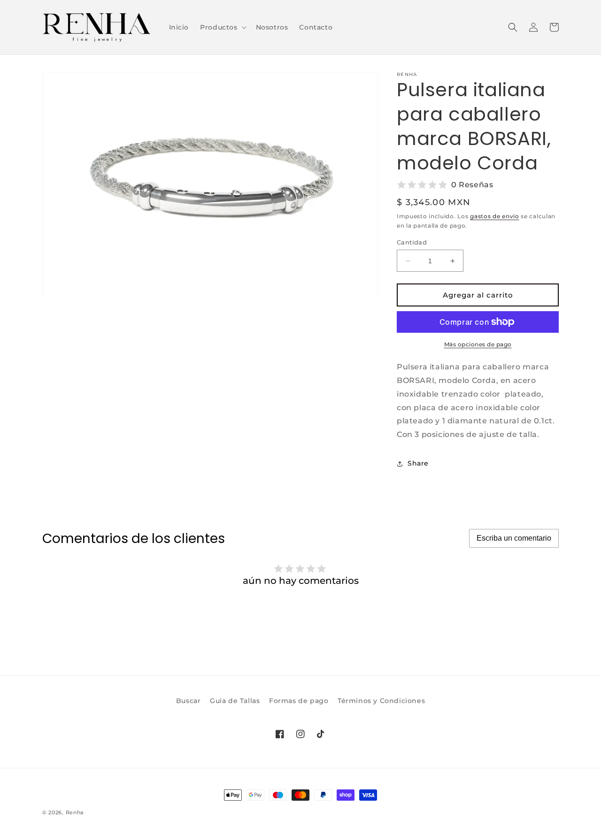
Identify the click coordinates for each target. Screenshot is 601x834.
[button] (222, 27)
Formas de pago (298, 700)
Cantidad (412, 242)
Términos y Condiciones (381, 700)
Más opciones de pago (478, 344)
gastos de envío (494, 216)
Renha (75, 812)
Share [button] (418, 463)
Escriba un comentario (514, 538)
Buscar (188, 700)
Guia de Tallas (235, 700)
